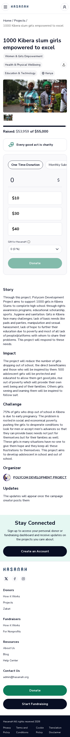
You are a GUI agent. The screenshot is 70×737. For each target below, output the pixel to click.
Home (7, 21)
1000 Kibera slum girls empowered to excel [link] (33, 26)
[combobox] (35, 249)
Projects (19, 21)
